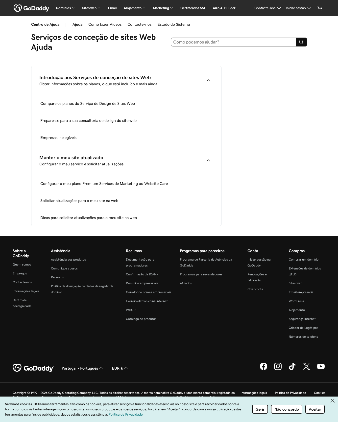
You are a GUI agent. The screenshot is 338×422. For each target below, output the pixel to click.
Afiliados (186, 283)
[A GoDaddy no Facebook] (263, 369)
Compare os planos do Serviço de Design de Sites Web (87, 103)
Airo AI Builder (224, 8)
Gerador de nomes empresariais (148, 292)
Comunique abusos (64, 268)
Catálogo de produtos (141, 318)
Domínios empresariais (142, 283)
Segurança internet (302, 318)
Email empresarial (301, 292)
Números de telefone (303, 336)
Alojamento (297, 309)
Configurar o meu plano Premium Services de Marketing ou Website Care (104, 183)
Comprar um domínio (303, 259)
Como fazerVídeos (104, 24)
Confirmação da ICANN (142, 274)
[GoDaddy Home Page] (33, 368)
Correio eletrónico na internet (147, 301)
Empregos (20, 273)
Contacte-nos (139, 24)
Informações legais (26, 291)
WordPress (296, 301)
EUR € (117, 368)
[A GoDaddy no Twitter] (306, 369)
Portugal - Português (80, 368)
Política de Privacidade (290, 392)
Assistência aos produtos (68, 259)
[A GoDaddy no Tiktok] (292, 369)
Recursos (57, 277)
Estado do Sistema (173, 24)
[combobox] (233, 42)
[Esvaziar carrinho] (319, 8)
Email (112, 8)
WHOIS (131, 309)
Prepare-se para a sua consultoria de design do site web (88, 120)
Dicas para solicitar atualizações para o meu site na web (88, 218)
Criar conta (255, 289)
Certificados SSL (193, 8)
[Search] (301, 42)
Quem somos (22, 264)
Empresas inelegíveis (58, 137)
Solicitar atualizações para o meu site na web (79, 200)
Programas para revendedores (201, 274)
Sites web (295, 283)
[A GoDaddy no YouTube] (320, 369)
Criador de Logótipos (303, 327)
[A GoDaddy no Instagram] (277, 369)
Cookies (319, 392)
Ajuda (77, 24)
